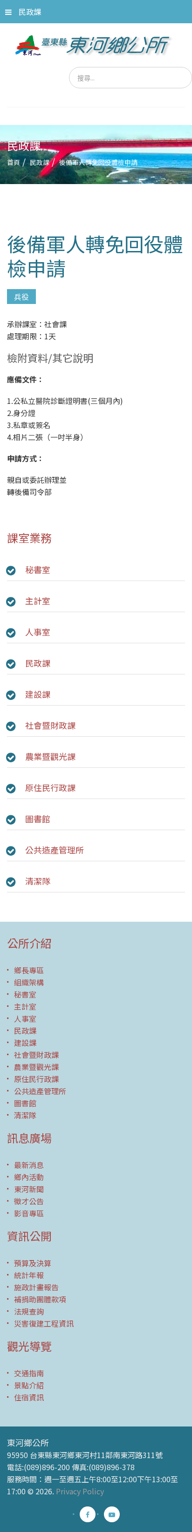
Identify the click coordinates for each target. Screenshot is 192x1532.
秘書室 (37, 569)
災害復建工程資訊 (44, 1323)
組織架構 (29, 982)
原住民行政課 (50, 787)
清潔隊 (37, 881)
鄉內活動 (29, 1176)
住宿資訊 (29, 1397)
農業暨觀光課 (50, 756)
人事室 (37, 632)
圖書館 (37, 818)
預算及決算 (32, 1262)
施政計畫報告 (36, 1287)
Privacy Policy (80, 1491)
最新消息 (29, 1164)
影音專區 (29, 1213)
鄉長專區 (29, 970)
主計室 (37, 600)
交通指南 (29, 1373)
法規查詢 (29, 1311)
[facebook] (88, 1514)
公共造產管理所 (54, 850)
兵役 (21, 296)
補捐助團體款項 (40, 1299)
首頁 (13, 162)
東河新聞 (29, 1189)
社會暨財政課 (50, 725)
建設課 (37, 694)
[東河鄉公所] (96, 45)
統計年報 (29, 1275)
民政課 (30, 11)
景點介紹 (29, 1385)
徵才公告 (29, 1201)
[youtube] (112, 1514)
